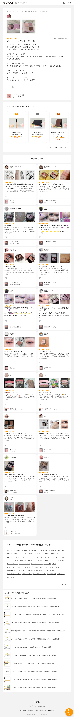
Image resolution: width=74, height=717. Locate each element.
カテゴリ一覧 (32, 706)
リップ (31, 567)
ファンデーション (18, 550)
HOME (37, 702)
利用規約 (30, 710)
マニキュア (52, 560)
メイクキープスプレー (24, 570)
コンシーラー (32, 550)
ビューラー (10, 570)
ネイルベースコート (24, 564)
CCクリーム (25, 554)
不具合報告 (51, 710)
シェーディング (59, 550)
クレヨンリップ (38, 567)
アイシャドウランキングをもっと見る (56, 147)
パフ (15, 570)
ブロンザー (10, 554)
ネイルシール (60, 560)
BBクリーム (17, 554)
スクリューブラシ (27, 574)
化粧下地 (9, 550)
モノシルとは (41, 706)
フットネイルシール (37, 564)
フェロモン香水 (51, 574)
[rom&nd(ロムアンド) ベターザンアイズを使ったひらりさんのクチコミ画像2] (28, 26)
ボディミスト (61, 574)
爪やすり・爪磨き (23, 567)
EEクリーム (40, 554)
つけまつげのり (18, 560)
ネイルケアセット (12, 567)
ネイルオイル (47, 564)
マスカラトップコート (13, 557)
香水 (14, 577)
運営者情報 (23, 710)
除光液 (54, 564)
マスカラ (47, 554)
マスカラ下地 (54, 554)
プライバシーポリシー (40, 710)
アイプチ (61, 557)
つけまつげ (10, 560)
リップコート (55, 567)
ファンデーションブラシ (14, 574)
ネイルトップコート (12, 564)
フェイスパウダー (42, 550)
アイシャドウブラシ (49, 570)
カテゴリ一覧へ (62, 584)
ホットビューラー (53, 557)
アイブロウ (44, 557)
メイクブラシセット (36, 570)
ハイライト (51, 550)
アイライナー (24, 557)
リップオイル (47, 567)
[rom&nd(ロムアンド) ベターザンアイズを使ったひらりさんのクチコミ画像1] (13, 26)
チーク (26, 550)
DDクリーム (32, 554)
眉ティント (27, 560)
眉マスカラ (34, 560)
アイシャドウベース (34, 557)
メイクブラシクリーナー (39, 574)
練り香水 (9, 577)
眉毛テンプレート (43, 560)
